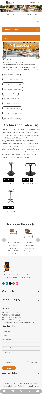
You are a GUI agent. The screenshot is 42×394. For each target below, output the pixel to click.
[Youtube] (13, 283)
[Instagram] (17, 283)
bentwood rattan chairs (12, 89)
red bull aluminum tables (12, 99)
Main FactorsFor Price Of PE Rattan (14, 62)
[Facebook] (3, 283)
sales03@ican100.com (12, 317)
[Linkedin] (7, 283)
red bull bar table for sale (13, 84)
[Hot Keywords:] (38, 22)
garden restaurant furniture (14, 113)
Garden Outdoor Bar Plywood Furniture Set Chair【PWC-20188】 (13, 248)
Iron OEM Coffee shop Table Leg (30, 184)
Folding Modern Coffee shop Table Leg (11, 211)
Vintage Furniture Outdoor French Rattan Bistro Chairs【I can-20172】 (29, 248)
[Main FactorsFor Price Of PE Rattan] (21, 57)
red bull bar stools (10, 94)
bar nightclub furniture (12, 118)
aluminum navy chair (11, 75)
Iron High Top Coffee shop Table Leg (11, 184)
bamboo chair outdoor (12, 108)
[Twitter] (10, 283)
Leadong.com (34, 386)
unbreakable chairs (11, 103)
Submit (9, 368)
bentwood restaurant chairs (14, 79)
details (13, 179)
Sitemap (13, 386)
